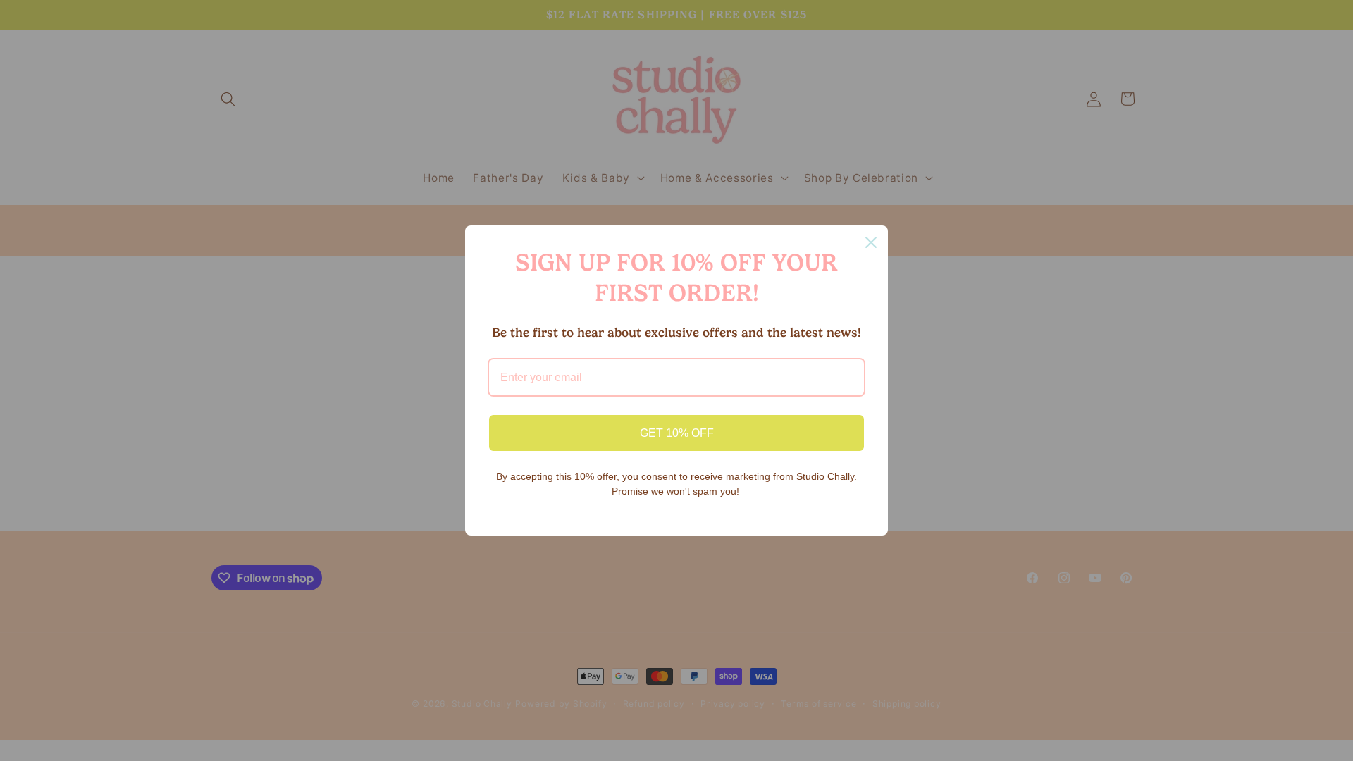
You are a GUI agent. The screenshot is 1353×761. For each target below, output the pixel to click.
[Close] (871, 242)
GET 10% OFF (677, 433)
